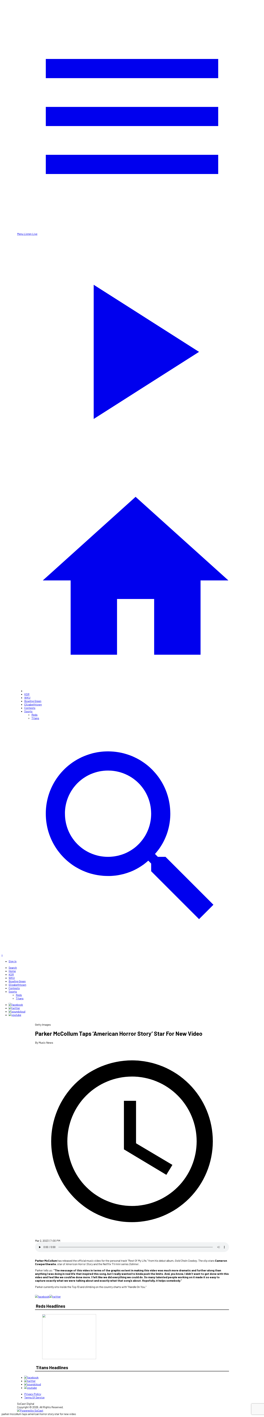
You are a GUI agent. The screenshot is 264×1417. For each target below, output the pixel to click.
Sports (28, 711)
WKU (27, 697)
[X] (14, 1008)
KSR (26, 694)
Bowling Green (32, 701)
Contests (29, 707)
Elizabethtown (33, 704)
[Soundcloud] (17, 1011)
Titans (35, 718)
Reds (34, 714)
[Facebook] (16, 1004)
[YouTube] (15, 1015)
